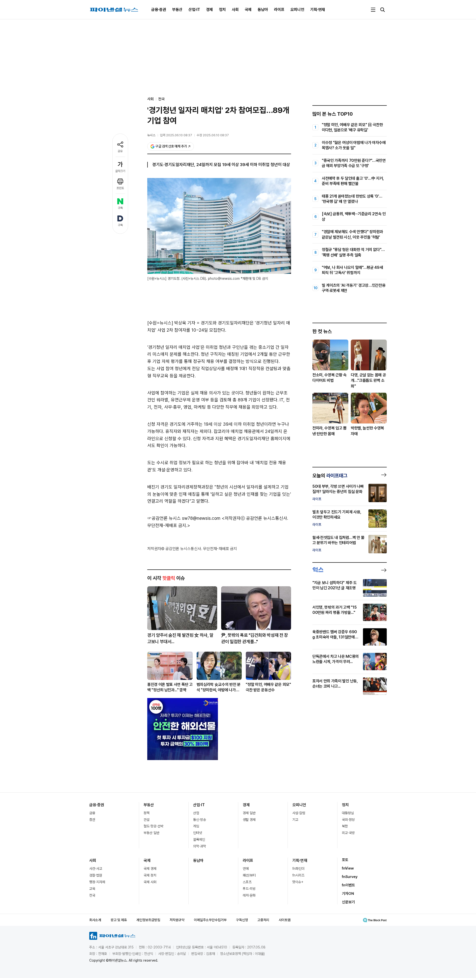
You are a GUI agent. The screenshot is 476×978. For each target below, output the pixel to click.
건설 (146, 820)
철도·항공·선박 (153, 826)
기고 (295, 820)
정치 (222, 9)
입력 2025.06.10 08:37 (176, 135)
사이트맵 (285, 920)
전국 (161, 99)
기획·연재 (317, 9)
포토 (345, 860)
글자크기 (120, 171)
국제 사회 (150, 882)
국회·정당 (348, 820)
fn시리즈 (298, 875)
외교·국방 (348, 833)
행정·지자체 (97, 882)
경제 (209, 9)
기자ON (348, 893)
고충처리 (263, 920)
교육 (92, 889)
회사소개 (95, 920)
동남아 (263, 9)
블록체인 (199, 839)
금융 (92, 813)
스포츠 (247, 882)
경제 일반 (249, 813)
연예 (246, 869)
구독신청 (242, 920)
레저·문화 (249, 895)
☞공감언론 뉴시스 (164, 518)
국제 (248, 9)
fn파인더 (298, 869)
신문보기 (348, 902)
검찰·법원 (95, 875)
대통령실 (348, 813)
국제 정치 (150, 875)
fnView (348, 868)
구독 (120, 208)
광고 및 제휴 (119, 920)
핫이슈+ (297, 882)
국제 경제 (150, 869)
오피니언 (297, 9)
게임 (196, 826)
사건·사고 (95, 869)
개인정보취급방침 (148, 920)
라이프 (279, 9)
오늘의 (329, 476)
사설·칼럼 (298, 813)
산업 (196, 813)
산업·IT (194, 9)
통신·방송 (199, 820)
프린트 (120, 188)
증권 (92, 820)
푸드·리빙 (249, 889)
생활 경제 (249, 820)
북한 (345, 826)
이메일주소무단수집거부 (210, 920)
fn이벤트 (348, 885)
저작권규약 (177, 920)
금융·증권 (158, 9)
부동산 (177, 9)
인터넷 (197, 833)
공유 (120, 151)
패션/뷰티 (249, 875)
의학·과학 (199, 846)
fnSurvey (349, 876)
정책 (146, 813)
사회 (235, 9)
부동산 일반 (151, 833)
